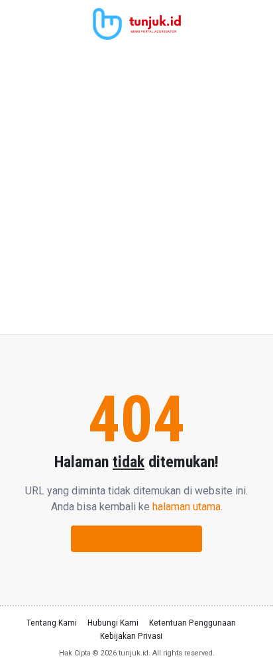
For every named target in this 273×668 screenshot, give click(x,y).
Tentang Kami (52, 622)
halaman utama (186, 506)
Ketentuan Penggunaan (192, 622)
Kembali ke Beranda (136, 538)
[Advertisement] (136, 190)
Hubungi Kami (112, 622)
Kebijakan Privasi (131, 635)
